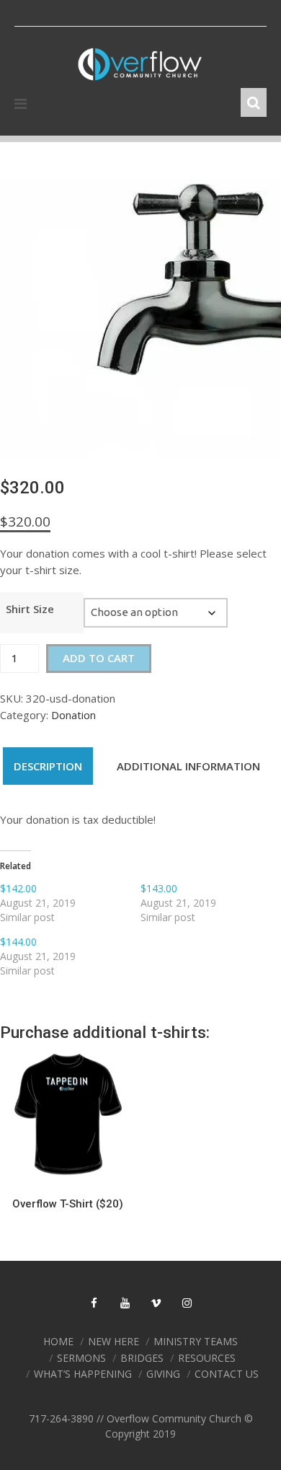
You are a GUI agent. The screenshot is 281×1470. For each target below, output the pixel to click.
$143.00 (158, 888)
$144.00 (18, 942)
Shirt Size (30, 609)
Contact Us (227, 1374)
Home (58, 1341)
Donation (73, 715)
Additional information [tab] (188, 766)
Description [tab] (48, 766)
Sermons (81, 1358)
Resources (207, 1358)
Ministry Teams (195, 1341)
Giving (163, 1374)
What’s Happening (83, 1374)
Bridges (142, 1358)
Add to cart (99, 658)
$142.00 (18, 888)
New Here (113, 1341)
